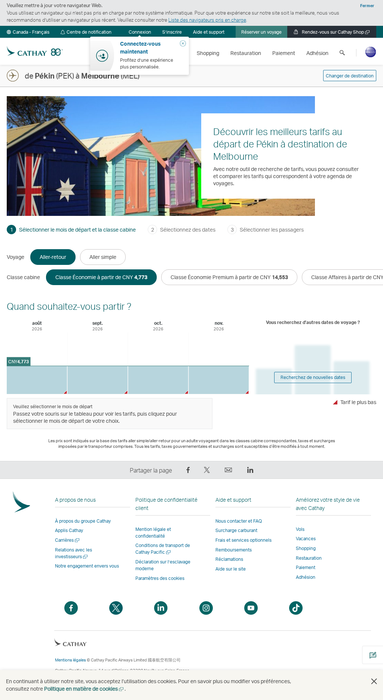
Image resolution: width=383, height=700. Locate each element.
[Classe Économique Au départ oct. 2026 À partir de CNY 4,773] (158, 380)
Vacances (306, 538)
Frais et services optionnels (243, 540)
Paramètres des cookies (159, 578)
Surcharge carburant (236, 530)
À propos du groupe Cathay (83, 521)
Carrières (67, 540)
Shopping (306, 548)
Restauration (309, 558)
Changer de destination (350, 76)
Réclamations (229, 559)
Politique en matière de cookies (84, 688)
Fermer (367, 5)
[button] (28, 32)
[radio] (53, 257)
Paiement (305, 567)
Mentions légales (70, 660)
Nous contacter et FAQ (238, 521)
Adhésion (305, 577)
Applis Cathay (69, 530)
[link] (172, 32)
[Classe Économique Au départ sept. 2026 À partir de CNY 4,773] (97, 380)
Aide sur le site (230, 569)
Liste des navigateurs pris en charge (207, 20)
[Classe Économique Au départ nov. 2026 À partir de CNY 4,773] (219, 380)
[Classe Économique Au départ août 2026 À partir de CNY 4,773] (37, 380)
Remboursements (233, 550)
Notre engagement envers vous (87, 566)
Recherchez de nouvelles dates (313, 377)
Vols (300, 529)
